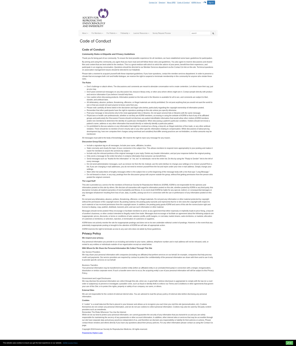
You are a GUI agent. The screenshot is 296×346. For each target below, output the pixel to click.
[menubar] (175, 2)
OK (290, 343)
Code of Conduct (183, 2)
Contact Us (153, 2)
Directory (162, 2)
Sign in (211, 2)
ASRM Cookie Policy (70, 343)
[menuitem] (154, 2)
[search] (213, 33)
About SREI (171, 2)
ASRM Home (196, 2)
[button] (85, 33)
